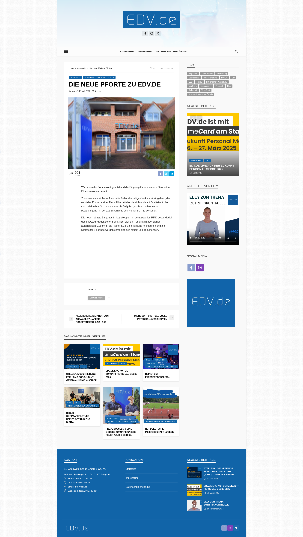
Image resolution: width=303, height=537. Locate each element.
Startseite (127, 51)
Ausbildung (112, 418)
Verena (72, 91)
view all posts (96, 298)
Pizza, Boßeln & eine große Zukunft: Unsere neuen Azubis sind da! (121, 432)
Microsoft (219, 86)
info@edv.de (81, 486)
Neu (83, 367)
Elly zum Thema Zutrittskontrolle (216, 503)
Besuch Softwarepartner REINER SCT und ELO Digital (78, 418)
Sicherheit (159, 360)
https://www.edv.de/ (87, 491)
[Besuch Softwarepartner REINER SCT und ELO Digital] (82, 397)
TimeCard (151, 363)
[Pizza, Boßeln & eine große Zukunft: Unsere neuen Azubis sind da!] (121, 405)
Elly (233, 78)
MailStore (193, 86)
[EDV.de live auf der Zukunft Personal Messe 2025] (121, 355)
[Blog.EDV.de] (151, 19)
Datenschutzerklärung (171, 51)
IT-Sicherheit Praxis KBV (216, 82)
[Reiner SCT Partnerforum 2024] (161, 356)
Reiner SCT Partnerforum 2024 (157, 375)
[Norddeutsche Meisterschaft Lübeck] (161, 405)
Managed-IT (206, 86)
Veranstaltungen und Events (99, 77)
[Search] (236, 51)
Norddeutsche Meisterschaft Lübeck (159, 430)
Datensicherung (210, 78)
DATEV (224, 78)
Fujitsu (199, 82)
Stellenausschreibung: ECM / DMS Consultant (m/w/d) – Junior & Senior (81, 377)
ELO (69, 402)
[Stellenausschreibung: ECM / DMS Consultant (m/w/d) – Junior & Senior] (82, 356)
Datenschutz (194, 78)
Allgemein (75, 77)
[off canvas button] (66, 51)
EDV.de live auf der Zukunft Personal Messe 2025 (121, 373)
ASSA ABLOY (207, 74)
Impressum (145, 51)
